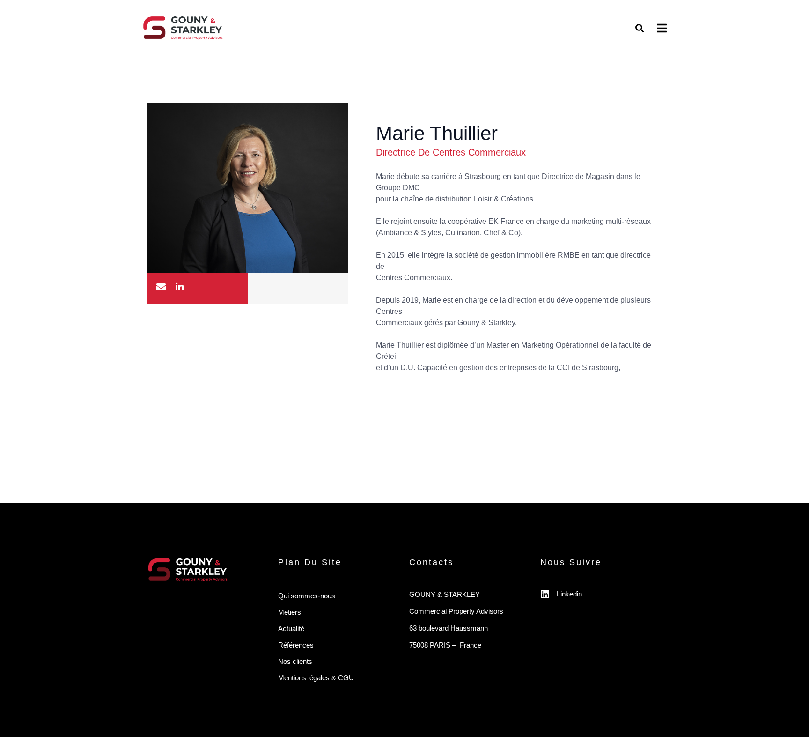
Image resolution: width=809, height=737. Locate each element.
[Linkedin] (545, 594)
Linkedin (569, 594)
